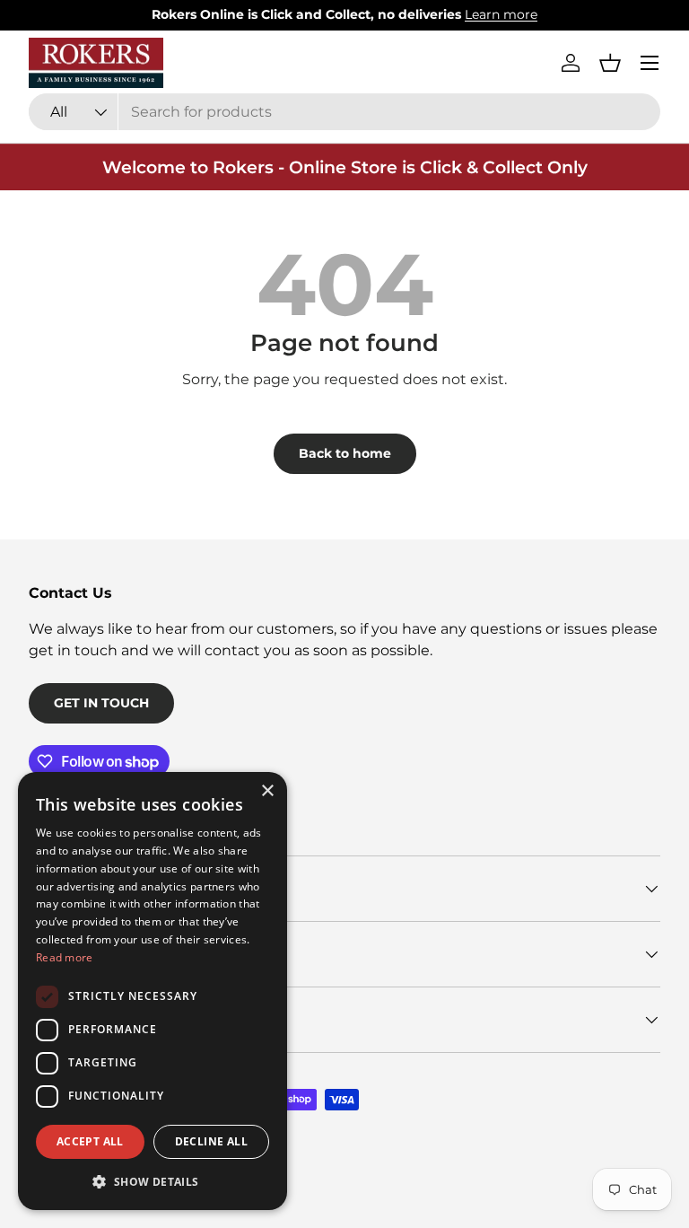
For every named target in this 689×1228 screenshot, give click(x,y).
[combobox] (344, 111)
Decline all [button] (211, 1141)
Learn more (501, 14)
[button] (610, 63)
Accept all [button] (90, 1141)
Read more (64, 957)
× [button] (267, 791)
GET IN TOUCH (101, 703)
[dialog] (152, 991)
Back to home (345, 453)
